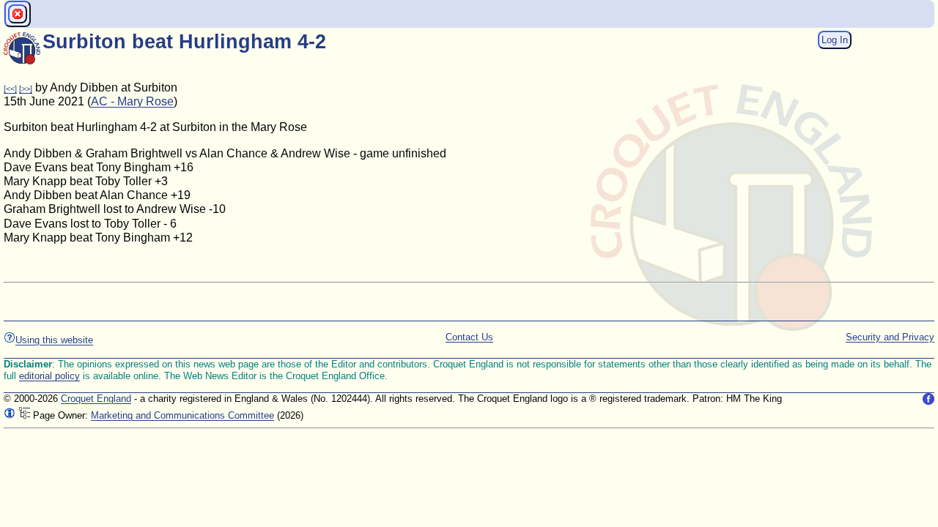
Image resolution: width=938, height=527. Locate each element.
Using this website (54, 339)
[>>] (25, 88)
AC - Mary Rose (132, 101)
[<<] (10, 88)
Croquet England (96, 398)
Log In (834, 39)
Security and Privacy (890, 337)
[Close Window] (17, 13)
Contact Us (469, 337)
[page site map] (24, 415)
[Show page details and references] (9, 415)
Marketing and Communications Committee (182, 415)
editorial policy (49, 375)
